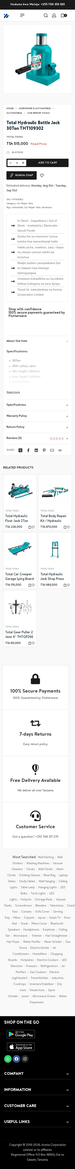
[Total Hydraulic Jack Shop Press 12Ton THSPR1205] (55, 549)
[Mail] (52, 450)
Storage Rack (43, 899)
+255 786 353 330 (53, 4)
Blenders (40, 905)
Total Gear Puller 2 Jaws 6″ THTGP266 (19, 635)
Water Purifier (32, 942)
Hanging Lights (47, 887)
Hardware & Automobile (35, 108)
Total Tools (12, 511)
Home (10, 108)
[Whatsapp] (8, 1059)
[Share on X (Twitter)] (20, 450)
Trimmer (37, 936)
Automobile (14, 113)
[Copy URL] (60, 450)
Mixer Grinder (53, 942)
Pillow (16, 918)
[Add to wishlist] (42, 175)
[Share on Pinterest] (44, 450)
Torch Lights (38, 893)
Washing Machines (37, 863)
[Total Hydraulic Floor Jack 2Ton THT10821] (20, 491)
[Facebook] (16, 1059)
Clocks (30, 869)
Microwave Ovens (43, 996)
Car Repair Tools (38, 113)
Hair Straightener (56, 936)
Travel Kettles (39, 978)
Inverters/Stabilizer (42, 984)
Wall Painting (46, 857)
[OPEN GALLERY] (37, 59)
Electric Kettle (39, 948)
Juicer (25, 996)
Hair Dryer (13, 942)
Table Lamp (28, 887)
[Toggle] (13, 392)
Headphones (31, 929)
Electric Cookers (47, 960)
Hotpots (26, 899)
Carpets (29, 918)
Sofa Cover (42, 911)
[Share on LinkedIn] (36, 450)
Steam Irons (37, 990)
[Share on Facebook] (28, 450)
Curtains (26, 911)
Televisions (57, 905)
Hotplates (27, 960)
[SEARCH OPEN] (46, 15)
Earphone (49, 929)
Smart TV (55, 918)
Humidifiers (39, 954)
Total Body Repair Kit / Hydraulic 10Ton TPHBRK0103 (54, 519)
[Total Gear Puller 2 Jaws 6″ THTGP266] (20, 607)
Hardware (47, 207)
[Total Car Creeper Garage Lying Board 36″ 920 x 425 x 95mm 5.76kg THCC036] (20, 549)
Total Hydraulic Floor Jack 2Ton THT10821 (16, 519)
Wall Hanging (47, 881)
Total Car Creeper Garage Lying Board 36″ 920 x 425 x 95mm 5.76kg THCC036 (19, 577)
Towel (24, 923)
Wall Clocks (45, 869)
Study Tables (27, 881)
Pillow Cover (39, 923)
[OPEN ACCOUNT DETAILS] (54, 15)
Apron (42, 918)
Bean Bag (49, 875)
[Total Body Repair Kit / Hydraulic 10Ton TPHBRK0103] (55, 491)
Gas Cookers (38, 972)
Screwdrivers (23, 905)
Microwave (20, 936)
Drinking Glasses (29, 875)
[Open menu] (22, 15)
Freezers (31, 966)
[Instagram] (25, 1059)
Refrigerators (49, 966)
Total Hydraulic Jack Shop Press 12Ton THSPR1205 (53, 577)
